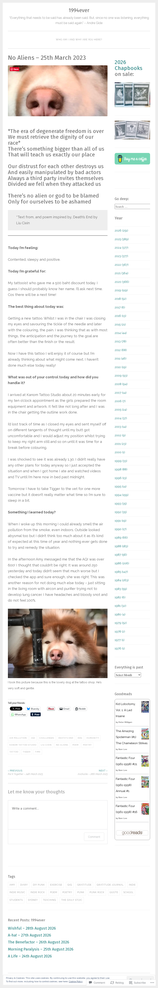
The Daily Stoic (71, 900)
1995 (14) (121, 486)
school (128, 892)
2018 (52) (120, 299)
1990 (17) (121, 529)
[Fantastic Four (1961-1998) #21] (145, 765)
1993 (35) (121, 503)
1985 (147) (121, 572)
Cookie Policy (76, 981)
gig (69, 884)
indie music (17, 892)
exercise (56, 884)
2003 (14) (121, 426)
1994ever (79, 10)
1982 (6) (120, 597)
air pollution (18, 738)
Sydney (33, 900)
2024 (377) (121, 247)
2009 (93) (121, 375)
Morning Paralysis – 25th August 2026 (40, 949)
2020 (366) (122, 282)
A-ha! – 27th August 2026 (29, 935)
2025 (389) (122, 239)
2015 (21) (120, 324)
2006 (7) (120, 401)
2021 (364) (121, 273)
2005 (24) (121, 409)
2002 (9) (120, 435)
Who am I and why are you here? (79, 39)
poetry (87, 745)
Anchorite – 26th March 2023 (92, 772)
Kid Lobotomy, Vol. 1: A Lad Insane (125, 710)
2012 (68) (121, 350)
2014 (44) (121, 333)
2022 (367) (122, 265)
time (37, 752)
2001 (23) (120, 444)
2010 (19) (120, 367)
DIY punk (39, 884)
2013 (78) (120, 341)
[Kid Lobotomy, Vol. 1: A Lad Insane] (145, 711)
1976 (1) (120, 648)
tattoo (13, 752)
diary (24, 884)
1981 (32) (120, 606)
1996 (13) (121, 478)
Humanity (93, 738)
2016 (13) (120, 316)
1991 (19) (120, 520)
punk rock (97, 892)
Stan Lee (122, 749)
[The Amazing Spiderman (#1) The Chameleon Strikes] (145, 738)
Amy (12, 884)
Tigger (26, 752)
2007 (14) (121, 392)
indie (132, 884)
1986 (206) (122, 563)
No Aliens (62, 745)
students (16, 900)
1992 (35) (121, 512)
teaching (49, 900)
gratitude (84, 884)
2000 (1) (120, 452)
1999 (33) (121, 461)
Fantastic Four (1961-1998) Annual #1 (125, 785)
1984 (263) (122, 580)
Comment (94, 836)
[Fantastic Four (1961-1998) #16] (145, 813)
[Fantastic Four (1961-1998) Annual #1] (145, 786)
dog (80, 738)
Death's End (65, 738)
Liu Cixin (46, 745)
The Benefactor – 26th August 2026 (38, 942)
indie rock (37, 892)
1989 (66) (121, 537)
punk (80, 892)
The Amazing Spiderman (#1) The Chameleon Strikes (131, 737)
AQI (33, 738)
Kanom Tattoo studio (22, 745)
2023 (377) (121, 256)
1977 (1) (119, 640)
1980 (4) (120, 614)
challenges (47, 738)
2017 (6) (120, 307)
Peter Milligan (125, 722)
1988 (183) (121, 546)
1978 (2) (120, 631)
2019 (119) (121, 290)
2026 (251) (121, 230)
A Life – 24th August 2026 (30, 956)
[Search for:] (133, 206)
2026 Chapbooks (128, 65)
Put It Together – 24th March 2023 (25, 772)
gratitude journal (110, 884)
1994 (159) (122, 495)
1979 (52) (121, 623)
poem (75, 745)
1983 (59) (121, 589)
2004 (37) (121, 418)
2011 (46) (120, 358)
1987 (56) (121, 554)
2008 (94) (121, 384)
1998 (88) (121, 469)
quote (114, 892)
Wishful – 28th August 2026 (32, 928)
